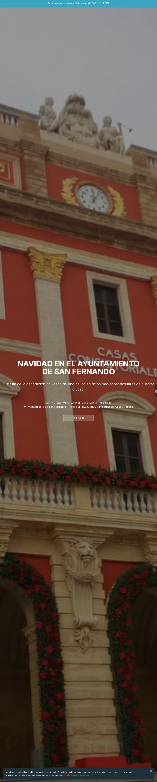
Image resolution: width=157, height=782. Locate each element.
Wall (156, 391)
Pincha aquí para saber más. (77, 775)
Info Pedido (78, 418)
